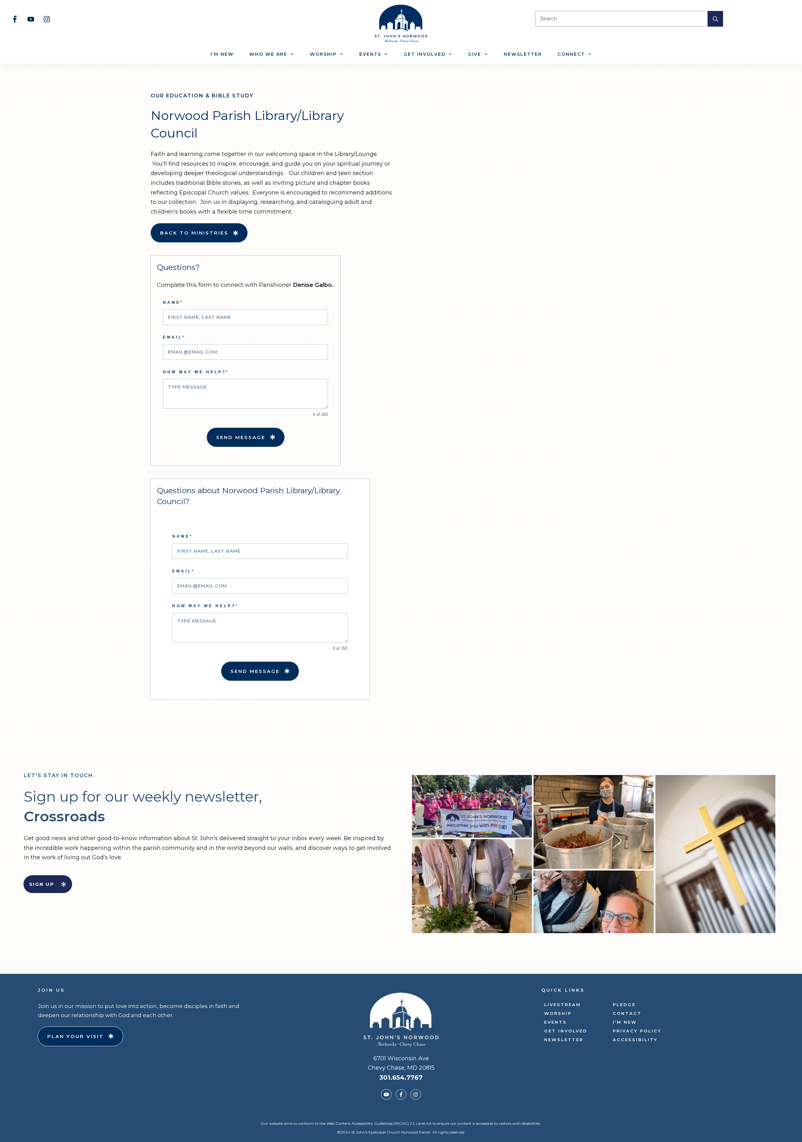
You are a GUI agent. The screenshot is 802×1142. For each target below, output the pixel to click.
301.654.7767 (401, 1077)
